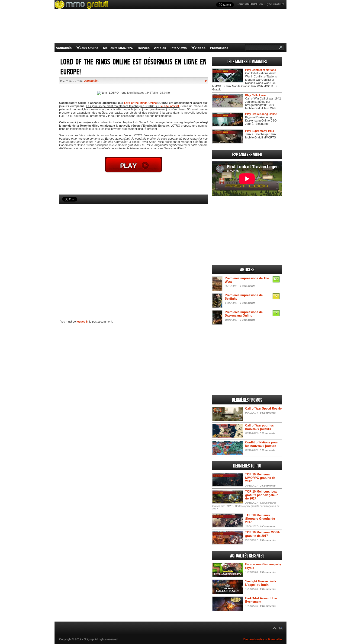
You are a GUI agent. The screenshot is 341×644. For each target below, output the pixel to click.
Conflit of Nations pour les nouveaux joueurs (261, 444)
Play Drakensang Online (261, 114)
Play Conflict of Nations (260, 70)
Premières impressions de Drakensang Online (244, 313)
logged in (82, 321)
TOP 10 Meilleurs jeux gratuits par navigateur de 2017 (261, 495)
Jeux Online (89, 48)
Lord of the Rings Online (140, 103)
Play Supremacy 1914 (259, 131)
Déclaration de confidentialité (262, 639)
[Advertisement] (133, 250)
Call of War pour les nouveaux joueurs (259, 427)
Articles (160, 48)
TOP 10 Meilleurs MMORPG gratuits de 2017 (260, 478)
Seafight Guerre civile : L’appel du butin (261, 583)
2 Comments (268, 485)
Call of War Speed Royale (263, 408)
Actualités (64, 48)
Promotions (219, 48)
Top (281, 628)
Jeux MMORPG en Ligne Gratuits (260, 4)
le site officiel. (170, 106)
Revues (144, 48)
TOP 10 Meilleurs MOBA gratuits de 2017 (262, 534)
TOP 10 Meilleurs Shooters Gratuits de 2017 (260, 518)
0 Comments (247, 286)
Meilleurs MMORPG (118, 48)
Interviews (178, 48)
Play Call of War (255, 95)
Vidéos (200, 48)
